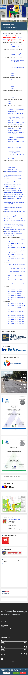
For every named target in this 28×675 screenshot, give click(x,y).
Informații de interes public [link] (11, 27)
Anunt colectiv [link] (4, 621)
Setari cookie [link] (6, 672)
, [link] (9, 39)
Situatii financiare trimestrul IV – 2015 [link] (13, 190)
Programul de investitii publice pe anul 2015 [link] (14, 229)
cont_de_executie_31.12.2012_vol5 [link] (16, 323)
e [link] (14, 44)
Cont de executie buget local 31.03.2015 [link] (13, 231)
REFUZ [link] (23, 672)
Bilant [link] (9, 163)
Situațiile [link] (5, 35)
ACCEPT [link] (16, 672)
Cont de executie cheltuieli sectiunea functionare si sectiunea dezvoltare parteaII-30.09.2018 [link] (16, 109)
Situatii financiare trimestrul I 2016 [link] (12, 188)
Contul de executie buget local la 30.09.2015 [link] (14, 196)
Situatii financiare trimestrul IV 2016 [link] (12, 179)
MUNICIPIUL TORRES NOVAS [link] (14, 519)
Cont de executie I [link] (12, 165)
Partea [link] (12, 75)
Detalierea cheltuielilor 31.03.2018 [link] (16, 154)
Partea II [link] (13, 88)
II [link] (14, 75)
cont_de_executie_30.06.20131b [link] (15, 291)
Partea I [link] (13, 73)
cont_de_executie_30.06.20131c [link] (15, 293)
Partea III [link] (13, 97)
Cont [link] (12, 44)
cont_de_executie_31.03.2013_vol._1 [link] (16, 303)
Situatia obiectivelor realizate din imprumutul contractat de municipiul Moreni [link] (13, 207)
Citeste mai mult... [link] (5, 632)
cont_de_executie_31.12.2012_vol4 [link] (16, 321)
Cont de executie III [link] (12, 169)
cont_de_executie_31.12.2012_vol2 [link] (16, 317)
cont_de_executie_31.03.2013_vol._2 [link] (16, 305)
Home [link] (4, 27)
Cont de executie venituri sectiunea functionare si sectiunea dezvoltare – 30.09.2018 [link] (16, 118)
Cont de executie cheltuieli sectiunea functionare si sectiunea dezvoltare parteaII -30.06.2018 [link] (16, 137)
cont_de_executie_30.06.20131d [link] (15, 295)
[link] (26, 5)
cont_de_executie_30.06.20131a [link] (15, 289)
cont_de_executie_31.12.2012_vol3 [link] (16, 319)
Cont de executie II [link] (12, 167)
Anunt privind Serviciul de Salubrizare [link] (9, 628)
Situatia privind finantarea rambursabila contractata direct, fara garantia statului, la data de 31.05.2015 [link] (14, 225)
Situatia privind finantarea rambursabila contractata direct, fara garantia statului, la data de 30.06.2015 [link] (14, 220)
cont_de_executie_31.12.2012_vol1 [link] (16, 315)
